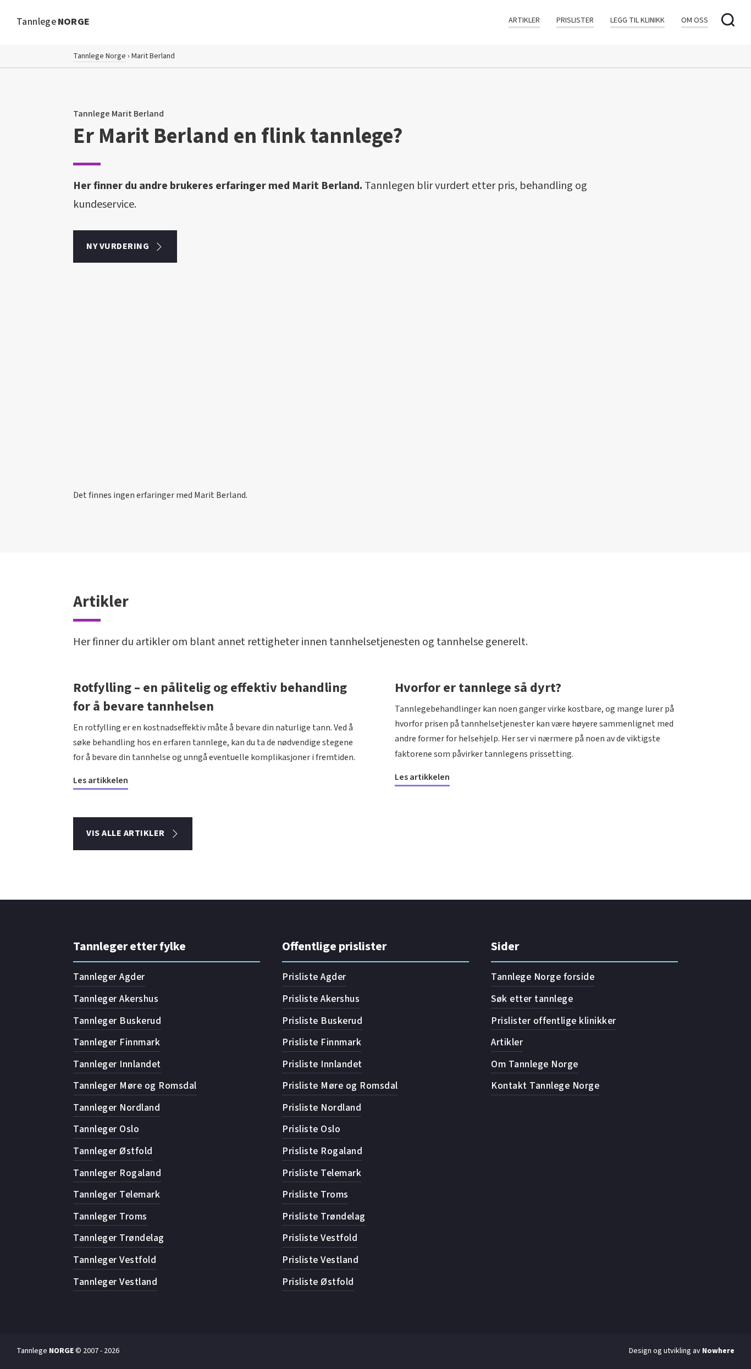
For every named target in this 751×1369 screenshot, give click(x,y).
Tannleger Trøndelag (118, 1238)
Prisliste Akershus (321, 999)
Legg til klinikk (637, 20)
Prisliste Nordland (321, 1108)
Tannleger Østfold (113, 1151)
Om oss (694, 20)
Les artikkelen (100, 780)
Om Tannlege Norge (534, 1064)
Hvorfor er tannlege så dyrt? (478, 687)
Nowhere (718, 1350)
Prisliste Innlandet (322, 1064)
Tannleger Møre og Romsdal (135, 1086)
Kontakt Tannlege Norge (545, 1086)
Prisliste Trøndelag (324, 1216)
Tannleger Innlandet (117, 1064)
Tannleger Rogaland (117, 1173)
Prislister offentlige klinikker (553, 1021)
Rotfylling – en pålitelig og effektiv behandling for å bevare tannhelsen (210, 697)
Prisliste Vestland (320, 1260)
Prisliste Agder (314, 977)
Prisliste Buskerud (322, 1021)
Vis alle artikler (125, 833)
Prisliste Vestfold (319, 1238)
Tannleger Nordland (116, 1108)
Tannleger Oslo (106, 1129)
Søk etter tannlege (532, 999)
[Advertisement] (375, 406)
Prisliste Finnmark (321, 1042)
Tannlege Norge (99, 56)
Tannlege (53, 22)
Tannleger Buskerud (117, 1021)
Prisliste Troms (315, 1194)
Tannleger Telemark (116, 1194)
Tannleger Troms (110, 1216)
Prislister (575, 20)
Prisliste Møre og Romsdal (340, 1086)
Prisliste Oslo (311, 1129)
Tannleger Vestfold (114, 1260)
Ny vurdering (117, 246)
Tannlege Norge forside (542, 977)
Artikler (524, 20)
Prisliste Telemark (321, 1173)
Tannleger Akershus (115, 999)
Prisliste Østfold (318, 1282)
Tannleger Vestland (115, 1282)
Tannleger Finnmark (116, 1042)
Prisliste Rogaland (322, 1151)
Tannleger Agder (109, 977)
